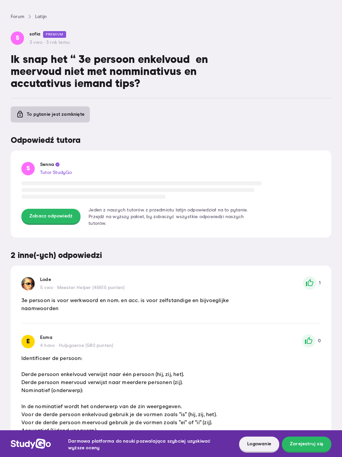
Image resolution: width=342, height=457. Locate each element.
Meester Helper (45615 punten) (91, 287)
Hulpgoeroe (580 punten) (86, 345)
